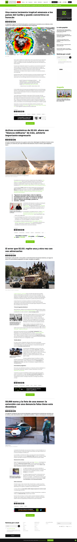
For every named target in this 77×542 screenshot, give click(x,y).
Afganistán (16, 370)
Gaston (40, 105)
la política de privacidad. (63, 59)
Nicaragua (33, 114)
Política (35, 385)
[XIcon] (62, 2)
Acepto (62, 59)
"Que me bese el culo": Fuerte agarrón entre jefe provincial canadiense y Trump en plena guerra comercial (64, 30)
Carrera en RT (36, 529)
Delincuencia (16, 506)
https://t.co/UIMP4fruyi (26, 84)
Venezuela (38, 114)
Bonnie (26, 105)
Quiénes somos (36, 523)
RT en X (12, 535)
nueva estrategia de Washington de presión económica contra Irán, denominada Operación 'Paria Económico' (29, 191)
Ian (14, 106)
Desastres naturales (22, 114)
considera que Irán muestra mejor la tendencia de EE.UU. (25, 310)
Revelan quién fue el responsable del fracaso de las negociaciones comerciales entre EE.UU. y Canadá (64, 35)
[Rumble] (60, 2)
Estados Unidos (37, 232)
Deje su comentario (30, 123)
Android (47, 523)
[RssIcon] (71, 526)
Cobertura (35, 527)
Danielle (32, 105)
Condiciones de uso (37, 530)
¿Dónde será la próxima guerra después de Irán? (15, 357)
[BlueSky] (65, 2)
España (21, 506)
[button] (64, 13)
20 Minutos (36, 462)
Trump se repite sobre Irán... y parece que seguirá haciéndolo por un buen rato (63, 100)
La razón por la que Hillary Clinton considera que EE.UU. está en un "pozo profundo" (63, 40)
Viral (26, 2)
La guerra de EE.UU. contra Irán (20, 293)
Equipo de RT (46, 2)
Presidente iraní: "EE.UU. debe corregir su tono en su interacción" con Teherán (16, 211)
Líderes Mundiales (25, 530)
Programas (30, 2)
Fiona (37, 105)
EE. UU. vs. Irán (22, 232)
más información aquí (42, 540)
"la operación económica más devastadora (33, 213)
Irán (42, 232)
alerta (42, 98)
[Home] (6, 2)
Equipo (35, 526)
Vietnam (22, 370)
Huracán (29, 114)
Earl (35, 105)
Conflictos (16, 232)
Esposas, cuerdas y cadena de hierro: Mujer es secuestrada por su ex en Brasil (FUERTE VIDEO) (15, 477)
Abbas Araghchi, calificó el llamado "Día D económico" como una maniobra (28, 221)
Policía (26, 506)
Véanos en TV (54, 2)
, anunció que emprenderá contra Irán (34, 212)
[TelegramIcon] (63, 2)
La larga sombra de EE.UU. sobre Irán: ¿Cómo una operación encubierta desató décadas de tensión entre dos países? (15, 323)
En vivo (19, 2)
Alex (24, 105)
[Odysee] (63, 526)
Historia (28, 385)
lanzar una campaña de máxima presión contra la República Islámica (32, 185)
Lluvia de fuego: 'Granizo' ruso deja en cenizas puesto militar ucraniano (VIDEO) (64, 49)
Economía (27, 232)
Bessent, (27, 205)
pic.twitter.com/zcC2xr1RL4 (34, 84)
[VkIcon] (59, 2)
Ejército (32, 232)
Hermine (43, 105)
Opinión (35, 2)
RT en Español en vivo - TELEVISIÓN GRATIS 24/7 (64, 19)
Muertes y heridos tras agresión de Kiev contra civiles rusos (64, 45)
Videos (24, 526)
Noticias (23, 2)
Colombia (16, 114)
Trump (43, 211)
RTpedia (24, 529)
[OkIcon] (67, 2)
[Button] (50, 2)
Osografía (60, 87)
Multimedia (40, 2)
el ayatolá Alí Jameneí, (39, 332)
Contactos (36, 525)
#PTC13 (27, 81)
